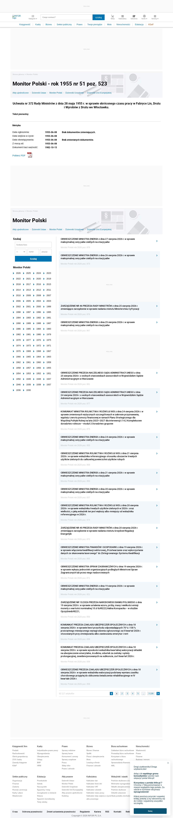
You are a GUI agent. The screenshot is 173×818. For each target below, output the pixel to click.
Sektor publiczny (64, 24)
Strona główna (18, 74)
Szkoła (39, 784)
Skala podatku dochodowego (122, 796)
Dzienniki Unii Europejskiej (99, 93)
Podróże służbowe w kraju (121, 781)
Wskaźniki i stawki (119, 777)
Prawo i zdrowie (68, 769)
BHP (39, 763)
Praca (64, 763)
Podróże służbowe (118, 790)
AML (113, 766)
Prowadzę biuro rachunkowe (122, 753)
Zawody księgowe (19, 763)
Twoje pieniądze (94, 24)
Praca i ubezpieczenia (95, 756)
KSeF (151, 24)
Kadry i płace (17, 793)
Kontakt (117, 811)
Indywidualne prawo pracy (47, 750)
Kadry (38, 24)
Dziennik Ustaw (39, 93)
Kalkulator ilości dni (94, 784)
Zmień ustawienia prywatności (61, 811)
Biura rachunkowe (119, 746)
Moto (109, 24)
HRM (39, 766)
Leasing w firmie (93, 763)
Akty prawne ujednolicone (72, 793)
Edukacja (139, 24)
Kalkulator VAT (92, 787)
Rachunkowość (18, 753)
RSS (107, 811)
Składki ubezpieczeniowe (121, 787)
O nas (15, 811)
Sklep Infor (66, 766)
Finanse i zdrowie (93, 766)
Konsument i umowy (70, 756)
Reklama (130, 811)
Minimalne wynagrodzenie (121, 784)
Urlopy (39, 759)
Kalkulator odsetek (93, 790)
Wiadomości (141, 750)
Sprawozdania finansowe (121, 763)
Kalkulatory (91, 777)
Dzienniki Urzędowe (74, 93)
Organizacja (17, 781)
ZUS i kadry (17, 759)
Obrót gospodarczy (20, 756)
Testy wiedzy (42, 802)
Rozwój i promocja (19, 790)
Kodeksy (65, 796)
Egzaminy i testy (43, 790)
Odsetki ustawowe (118, 793)
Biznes (49, 24)
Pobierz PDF (18, 155)
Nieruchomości (123, 24)
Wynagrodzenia (43, 753)
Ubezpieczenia (43, 756)
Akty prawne (67, 777)
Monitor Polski (32, 74)
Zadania (15, 787)
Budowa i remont (142, 759)
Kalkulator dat (92, 781)
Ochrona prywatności (32, 811)
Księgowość (24, 24)
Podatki (15, 750)
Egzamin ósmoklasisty (46, 799)
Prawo (79, 24)
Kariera (97, 811)
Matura (40, 796)
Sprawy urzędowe (69, 759)
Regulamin (85, 811)
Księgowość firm (19, 746)
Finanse (139, 756)
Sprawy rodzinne (68, 750)
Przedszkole (42, 781)
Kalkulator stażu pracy (95, 793)
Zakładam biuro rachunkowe (122, 750)
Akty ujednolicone (21, 93)
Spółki (88, 753)
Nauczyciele (42, 787)
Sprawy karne (67, 753)
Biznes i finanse (92, 750)
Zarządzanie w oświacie (46, 793)
